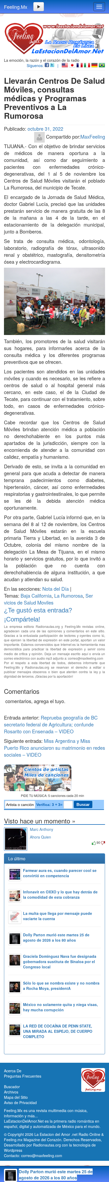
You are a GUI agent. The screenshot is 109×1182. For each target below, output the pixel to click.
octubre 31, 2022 (45, 128)
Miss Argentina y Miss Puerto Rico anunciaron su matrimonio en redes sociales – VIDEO (54, 747)
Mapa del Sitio (16, 1097)
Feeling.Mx (15, 6)
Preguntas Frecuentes (22, 1076)
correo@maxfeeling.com (41, 1155)
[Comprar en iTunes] (36, 842)
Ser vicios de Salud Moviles (48, 599)
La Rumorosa (68, 595)
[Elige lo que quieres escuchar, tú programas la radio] (54, 778)
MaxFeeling (92, 136)
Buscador (12, 1086)
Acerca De (12, 1070)
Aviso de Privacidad (20, 1102)
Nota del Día (55, 588)
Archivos (11, 1092)
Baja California (36, 595)
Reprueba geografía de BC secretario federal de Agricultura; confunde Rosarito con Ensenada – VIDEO (51, 724)
